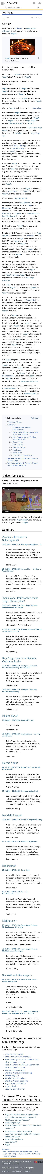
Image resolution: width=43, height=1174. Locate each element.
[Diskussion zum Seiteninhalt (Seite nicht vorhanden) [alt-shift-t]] (8, 18)
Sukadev (18, 28)
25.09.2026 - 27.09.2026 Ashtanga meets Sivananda (21, 544)
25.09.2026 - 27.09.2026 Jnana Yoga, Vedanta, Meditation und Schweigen (19, 606)
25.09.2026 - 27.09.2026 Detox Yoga (15, 870)
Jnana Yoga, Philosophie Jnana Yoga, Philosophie (20, 599)
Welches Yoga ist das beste (16, 1081)
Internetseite (29, 393)
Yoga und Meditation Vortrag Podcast (21, 1114)
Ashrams (30, 236)
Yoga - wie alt (10, 1086)
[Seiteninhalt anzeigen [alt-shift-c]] (3, 18)
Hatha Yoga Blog (12, 1122)
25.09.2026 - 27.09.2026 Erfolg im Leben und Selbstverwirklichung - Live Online (19, 667)
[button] (22, 500)
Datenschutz (6, 1171)
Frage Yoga (7, 1154)
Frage (14, 1154)
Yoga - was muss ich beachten (18, 1057)
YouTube (17, 133)
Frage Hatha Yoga (9, 1156)
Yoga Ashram (20, 198)
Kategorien (6, 1149)
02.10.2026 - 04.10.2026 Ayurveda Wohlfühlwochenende (15, 893)
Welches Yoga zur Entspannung (18, 1073)
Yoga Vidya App (19, 145)
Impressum (28, 1171)
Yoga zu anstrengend (14, 1054)
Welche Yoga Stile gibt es (15, 1078)
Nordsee (5, 213)
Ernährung (8, 865)
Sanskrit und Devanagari (16, 975)
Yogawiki (12, 2)
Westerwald (33, 213)
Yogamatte (30, 300)
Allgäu (17, 213)
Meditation (7, 208)
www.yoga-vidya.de (29, 381)
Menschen (37, 108)
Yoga (13, 33)
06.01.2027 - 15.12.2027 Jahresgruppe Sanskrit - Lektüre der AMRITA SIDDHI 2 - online (20, 1012)
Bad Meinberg (8, 216)
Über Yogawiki (17, 1171)
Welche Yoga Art (12, 1075)
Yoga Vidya (30, 120)
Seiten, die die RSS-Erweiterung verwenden (18, 1151)
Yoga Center (22, 520)
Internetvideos (14, 123)
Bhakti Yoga (9, 715)
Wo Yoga (6, 489)
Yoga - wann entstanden (15, 1083)
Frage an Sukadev (24, 1154)
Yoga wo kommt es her (15, 1089)
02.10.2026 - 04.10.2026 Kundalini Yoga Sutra (20, 841)
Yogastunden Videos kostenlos (18, 1131)
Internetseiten (8, 388)
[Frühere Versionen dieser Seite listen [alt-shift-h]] (36, 18)
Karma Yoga (9, 762)
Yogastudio (13, 191)
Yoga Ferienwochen (13, 1139)
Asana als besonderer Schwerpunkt (14, 538)
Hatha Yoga (36, 1154)
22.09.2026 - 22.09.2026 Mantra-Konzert (18, 720)
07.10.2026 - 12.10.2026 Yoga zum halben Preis (20, 791)
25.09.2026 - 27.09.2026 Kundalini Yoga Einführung (22, 820)
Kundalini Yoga (11, 815)
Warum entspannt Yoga (15, 1070)
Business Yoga (8, 376)
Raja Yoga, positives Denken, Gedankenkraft (19, 659)
